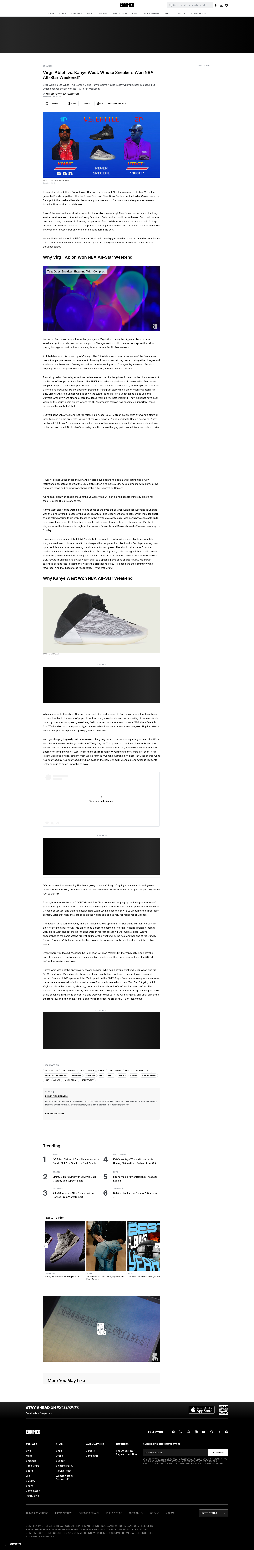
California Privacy (89, 1513)
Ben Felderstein (54, 1113)
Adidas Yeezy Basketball (138, 1071)
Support (60, 1460)
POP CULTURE (120, 13)
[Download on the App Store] (202, 1410)
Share (86, 103)
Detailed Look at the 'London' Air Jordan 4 (135, 1195)
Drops (59, 1455)
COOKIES (170, 1513)
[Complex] (127, 5)
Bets (115, 1172)
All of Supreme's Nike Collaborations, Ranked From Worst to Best (74, 1195)
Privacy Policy (190, 1463)
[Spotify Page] (226, 1431)
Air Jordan (115, 1071)
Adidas (101, 1071)
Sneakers (47, 66)
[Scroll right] (157, 1245)
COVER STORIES (151, 13)
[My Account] (221, 5)
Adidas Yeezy (51, 1071)
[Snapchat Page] (211, 1431)
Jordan (122, 1075)
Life (28, 1475)
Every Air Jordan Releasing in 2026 (62, 1276)
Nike (101, 1075)
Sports (56, 1172)
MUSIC (90, 13)
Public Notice (114, 1513)
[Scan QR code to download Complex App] (223, 1410)
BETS (134, 13)
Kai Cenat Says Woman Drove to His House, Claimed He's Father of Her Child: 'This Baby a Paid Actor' (135, 1161)
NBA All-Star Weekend (56, 1075)
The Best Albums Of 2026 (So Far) (144, 1276)
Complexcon (33, 1490)
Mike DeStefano (56, 1096)
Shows (30, 1485)
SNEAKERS (76, 13)
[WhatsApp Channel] (188, 1431)
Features (76, 1075)
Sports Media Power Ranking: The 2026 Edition (135, 1178)
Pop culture (32, 1465)
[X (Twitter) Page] (180, 1431)
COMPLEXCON (198, 13)
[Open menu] (29, 5)
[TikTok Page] (219, 1431)
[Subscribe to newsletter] (218, 1452)
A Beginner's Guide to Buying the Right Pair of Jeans (105, 1277)
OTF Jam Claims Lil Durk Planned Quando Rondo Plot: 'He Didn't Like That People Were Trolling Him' (76, 1161)
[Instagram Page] (196, 1431)
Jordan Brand (86, 1071)
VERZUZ (169, 13)
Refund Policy (63, 1470)
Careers (90, 1450)
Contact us (92, 1455)
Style (89, 1273)
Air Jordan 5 (68, 1071)
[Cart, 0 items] (226, 5)
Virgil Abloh (71, 1080)
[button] (101, 1328)
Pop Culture (119, 1155)
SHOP (51, 13)
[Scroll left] (45, 1245)
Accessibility (136, 1513)
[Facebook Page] (173, 1431)
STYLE (62, 13)
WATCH (182, 13)
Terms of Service (211, 1463)
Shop (59, 1450)
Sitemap (154, 1513)
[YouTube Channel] (203, 1431)
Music (56, 1155)
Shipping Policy (64, 1465)
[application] (101, 298)
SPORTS (103, 13)
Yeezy (111, 1075)
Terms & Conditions (37, 1513)
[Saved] (216, 5)
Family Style (32, 1495)
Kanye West (88, 1080)
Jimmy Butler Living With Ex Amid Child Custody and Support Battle (74, 1178)
